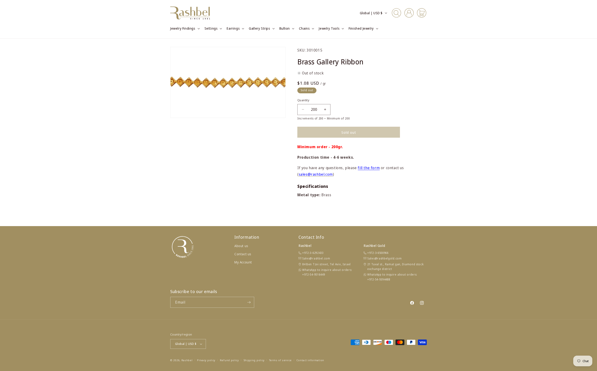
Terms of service (280, 360)
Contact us (242, 254)
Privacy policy (206, 360)
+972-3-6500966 (378, 253)
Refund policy (229, 360)
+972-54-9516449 (313, 274)
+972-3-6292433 (312, 253)
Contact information (310, 360)
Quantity (303, 100)
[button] (184, 28)
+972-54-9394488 (378, 279)
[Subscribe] (249, 302)
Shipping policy (254, 360)
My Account (243, 262)
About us (241, 246)
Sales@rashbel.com (316, 258)
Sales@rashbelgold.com (384, 258)
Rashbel (187, 360)
